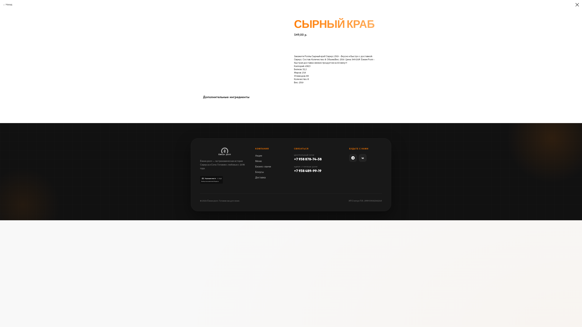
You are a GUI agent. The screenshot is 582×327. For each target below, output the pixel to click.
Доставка (260, 177)
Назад (9, 4)
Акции (258, 155)
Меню (258, 161)
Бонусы (259, 171)
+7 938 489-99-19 (307, 171)
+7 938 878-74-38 (308, 159)
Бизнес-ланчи (263, 166)
